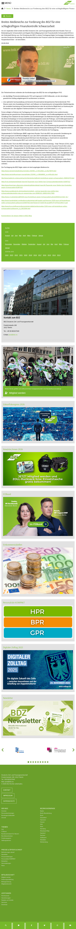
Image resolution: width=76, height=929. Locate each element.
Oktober (24, 244)
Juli (12, 235)
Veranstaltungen (6, 863)
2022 (16, 255)
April (24, 235)
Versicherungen (6, 898)
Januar (40, 235)
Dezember (8, 244)
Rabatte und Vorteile (7, 900)
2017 (40, 255)
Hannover (43, 820)
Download (4, 904)
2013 (58, 255)
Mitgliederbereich (6, 884)
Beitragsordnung (6, 881)
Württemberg (44, 842)
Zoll (2, 829)
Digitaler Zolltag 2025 (13, 647)
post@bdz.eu (13, 335)
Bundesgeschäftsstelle (8, 815)
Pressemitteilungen (7, 856)
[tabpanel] (19, 750)
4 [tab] (36, 762)
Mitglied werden (6, 877)
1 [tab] (28, 762)
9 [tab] (48, 762)
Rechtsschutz (5, 895)
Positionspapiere (6, 838)
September (31, 244)
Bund (41, 815)
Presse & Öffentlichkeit (11, 850)
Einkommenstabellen (12, 544)
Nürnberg (43, 828)
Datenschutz (9, 801)
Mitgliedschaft (7, 875)
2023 (11, 255)
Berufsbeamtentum (7, 836)
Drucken (8, 16)
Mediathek (4, 861)
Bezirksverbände (47, 808)
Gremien (3, 811)
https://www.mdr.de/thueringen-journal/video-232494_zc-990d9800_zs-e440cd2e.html (29, 174)
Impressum (7, 795)
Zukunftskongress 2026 (14, 404)
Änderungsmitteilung (7, 879)
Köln (41, 824)
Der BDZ (4, 808)
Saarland (42, 833)
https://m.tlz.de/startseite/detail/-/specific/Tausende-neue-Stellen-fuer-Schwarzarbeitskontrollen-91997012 (35, 181)
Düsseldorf (43, 817)
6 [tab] (41, 762)
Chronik (3, 817)
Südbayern (43, 837)
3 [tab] (33, 762)
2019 (30, 255)
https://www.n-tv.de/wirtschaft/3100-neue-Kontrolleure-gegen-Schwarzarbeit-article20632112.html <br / (34, 197)
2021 (21, 255)
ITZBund (7, 494)
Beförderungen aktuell (7, 852)
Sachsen (42, 835)
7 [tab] (43, 762)
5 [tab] (38, 762)
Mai (20, 235)
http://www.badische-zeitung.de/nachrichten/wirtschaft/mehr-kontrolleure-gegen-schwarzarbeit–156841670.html (37, 178)
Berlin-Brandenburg (46, 813)
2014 (54, 255)
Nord (41, 826)
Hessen (42, 822)
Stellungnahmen (6, 840)
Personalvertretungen (7, 813)
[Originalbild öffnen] (72, 84)
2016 (44, 255)
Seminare (4, 902)
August (7, 235)
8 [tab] (45, 762)
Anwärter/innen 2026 (13, 449)
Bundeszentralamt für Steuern (10, 833)
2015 (49, 255)
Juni (16, 235)
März (28, 235)
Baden (42, 811)
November (16, 244)
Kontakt (6, 790)
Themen (4, 827)
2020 (25, 255)
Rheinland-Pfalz (44, 831)
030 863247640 (9, 779)
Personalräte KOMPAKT (14, 602)
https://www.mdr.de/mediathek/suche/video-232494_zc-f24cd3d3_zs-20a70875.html (28, 171)
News (8, 9)
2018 (35, 255)
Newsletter (8, 697)
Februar (34, 235)
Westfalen (43, 839)
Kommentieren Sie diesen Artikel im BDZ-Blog (16, 216)
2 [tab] (31, 762)
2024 (6, 255)
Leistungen (6, 893)
